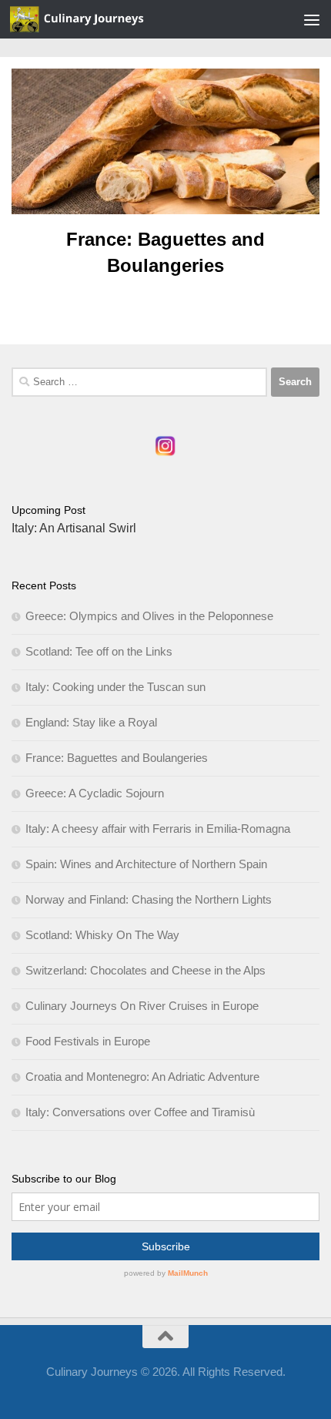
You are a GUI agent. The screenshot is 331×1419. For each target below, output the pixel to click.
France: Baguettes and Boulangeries (116, 757)
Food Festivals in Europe (87, 1041)
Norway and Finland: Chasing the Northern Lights (148, 899)
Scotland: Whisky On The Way (102, 934)
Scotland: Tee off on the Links (98, 651)
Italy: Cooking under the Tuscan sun (115, 686)
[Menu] (312, 19)
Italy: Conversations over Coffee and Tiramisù (140, 1112)
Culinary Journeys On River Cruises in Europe (142, 1005)
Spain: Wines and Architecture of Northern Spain (146, 864)
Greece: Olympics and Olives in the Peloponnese (149, 615)
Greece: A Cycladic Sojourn (94, 793)
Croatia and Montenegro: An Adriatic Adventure (142, 1076)
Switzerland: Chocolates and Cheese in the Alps (145, 970)
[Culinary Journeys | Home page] (100, 19)
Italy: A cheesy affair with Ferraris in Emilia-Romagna (157, 828)
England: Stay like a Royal (91, 722)
